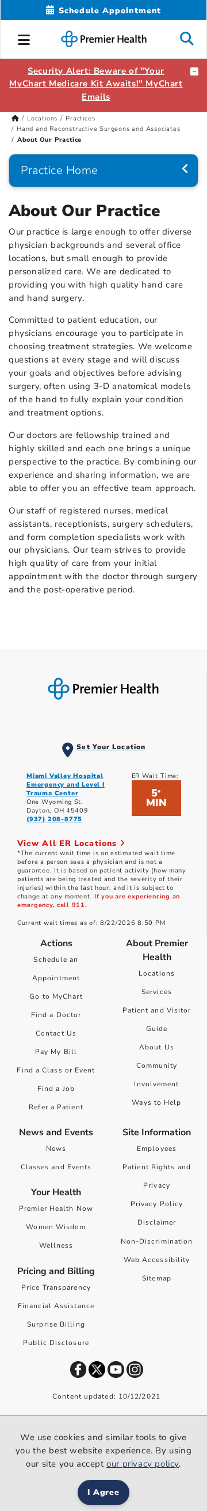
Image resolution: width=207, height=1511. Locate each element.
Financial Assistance (56, 1305)
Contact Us (56, 1033)
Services (156, 991)
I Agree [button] (103, 1492)
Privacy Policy (157, 1203)
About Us (156, 1047)
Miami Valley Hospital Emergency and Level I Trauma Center (65, 785)
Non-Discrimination (157, 1241)
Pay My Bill (56, 1051)
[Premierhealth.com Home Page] (15, 118)
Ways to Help (156, 1102)
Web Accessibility (157, 1259)
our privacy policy (142, 1464)
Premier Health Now (56, 1208)
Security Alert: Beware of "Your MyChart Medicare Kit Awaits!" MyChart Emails (95, 84)
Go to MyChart (55, 996)
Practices (80, 118)
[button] (24, 38)
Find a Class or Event (56, 1070)
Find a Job (56, 1088)
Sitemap (156, 1278)
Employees (157, 1148)
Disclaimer (157, 1222)
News (56, 1148)
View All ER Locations (68, 843)
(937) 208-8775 (54, 819)
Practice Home (59, 170)
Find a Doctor (56, 1014)
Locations (42, 118)
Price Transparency (56, 1287)
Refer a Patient (56, 1107)
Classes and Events (56, 1167)
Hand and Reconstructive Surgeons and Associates (99, 128)
